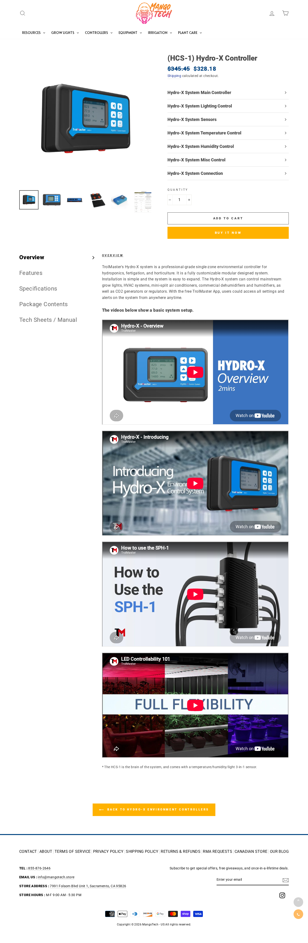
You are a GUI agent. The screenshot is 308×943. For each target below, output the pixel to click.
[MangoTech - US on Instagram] (282, 895)
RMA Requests (217, 851)
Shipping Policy (142, 851)
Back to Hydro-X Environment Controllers (157, 809)
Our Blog (279, 851)
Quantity (177, 189)
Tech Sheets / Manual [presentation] (48, 319)
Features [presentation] (30, 273)
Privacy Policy (108, 851)
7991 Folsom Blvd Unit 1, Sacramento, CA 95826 (88, 886)
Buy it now (228, 232)
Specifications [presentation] (38, 288)
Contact (28, 851)
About (45, 851)
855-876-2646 (39, 868)
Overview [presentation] (31, 257)
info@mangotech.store (56, 877)
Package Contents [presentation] (43, 304)
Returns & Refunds (180, 851)
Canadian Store (251, 851)
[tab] (57, 257)
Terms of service (72, 851)
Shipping (174, 76)
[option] (85, 121)
